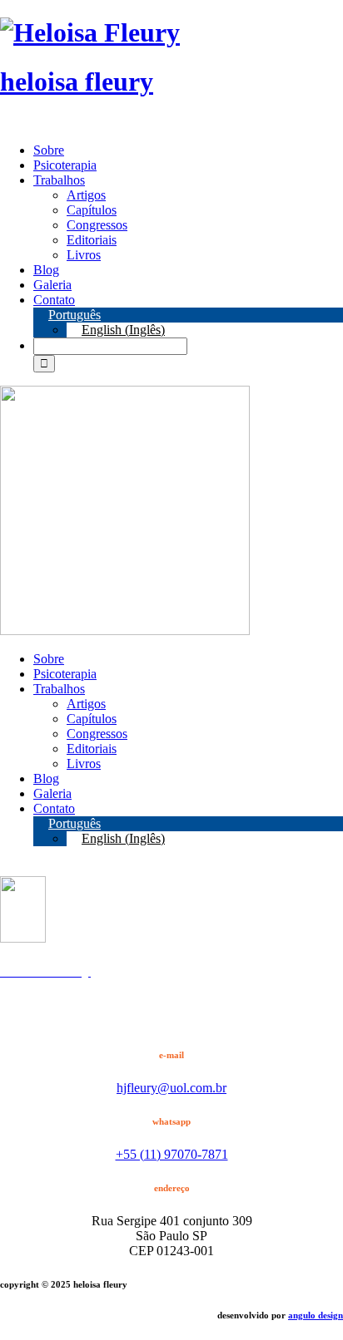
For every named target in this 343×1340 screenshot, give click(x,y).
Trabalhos (59, 180)
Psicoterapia (65, 165)
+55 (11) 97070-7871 (172, 1154)
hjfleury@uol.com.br (171, 1088)
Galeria (52, 285)
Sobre (48, 150)
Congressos (97, 225)
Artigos (86, 195)
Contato (54, 300)
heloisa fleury (76, 81)
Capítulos (92, 210)
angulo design (315, 1315)
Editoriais (92, 240)
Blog (46, 270)
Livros (84, 255)
